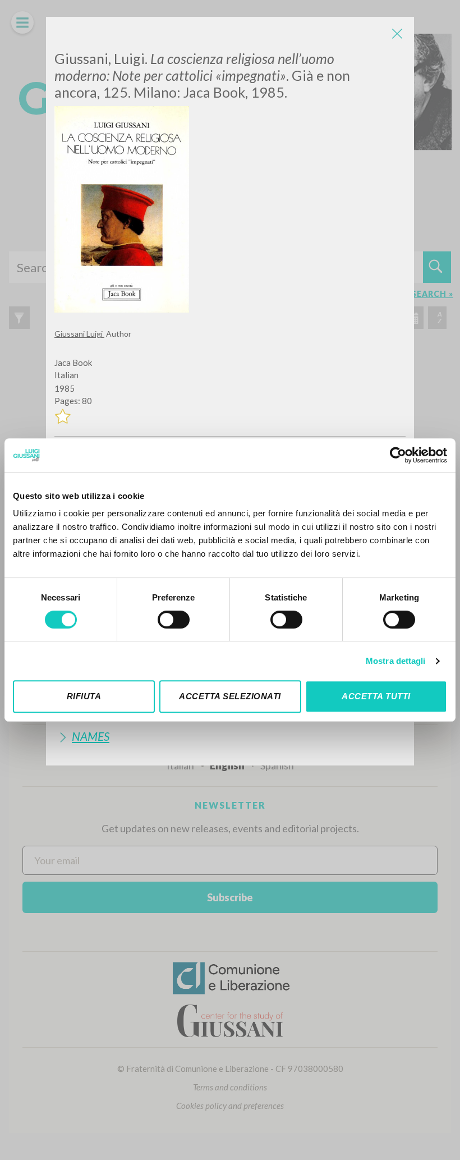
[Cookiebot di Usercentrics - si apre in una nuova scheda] (398, 455)
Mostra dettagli (396, 661)
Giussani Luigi (79, 333)
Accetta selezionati (230, 696)
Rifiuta (84, 696)
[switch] (174, 620)
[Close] (397, 33)
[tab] (230, 736)
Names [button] (90, 736)
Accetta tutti (376, 696)
